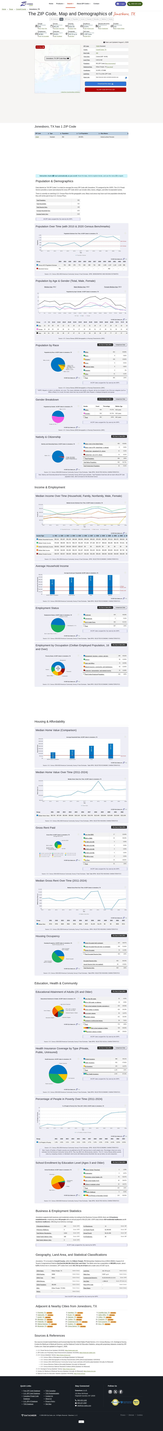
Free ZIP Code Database (31, 1391)
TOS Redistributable (52, 1393)
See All (85, 36)
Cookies (140, 1415)
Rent (75, 28)
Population (75, 19)
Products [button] (59, 3)
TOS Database (28, 1404)
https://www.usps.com (71, 1350)
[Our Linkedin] (110, 1392)
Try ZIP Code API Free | (104, 89)
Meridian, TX (42, 1319)
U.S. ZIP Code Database (31, 1393)
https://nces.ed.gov (79, 1373)
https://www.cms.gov (89, 1371)
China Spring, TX (73, 1326)
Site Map (48, 1404)
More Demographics (110, 63)
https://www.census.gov (63, 1355)
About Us (48, 1399)
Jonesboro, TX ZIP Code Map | (56, 58)
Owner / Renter (120, 28)
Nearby (111, 19)
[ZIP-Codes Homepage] (28, 1415)
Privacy (122, 1415)
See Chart (56, 28)
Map (61, 19)
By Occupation (45, 36)
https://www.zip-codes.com (87, 1352)
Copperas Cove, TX (74, 1321)
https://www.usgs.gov (69, 1369)
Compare (71, 28)
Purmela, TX (42, 1312)
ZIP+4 (89, 36)
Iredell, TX (41, 1317)
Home (51, 3)
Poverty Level (90, 28)
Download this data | (105, 84)
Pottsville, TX (42, 1321)
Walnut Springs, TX (44, 1324)
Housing (89, 19)
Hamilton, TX (72, 1312)
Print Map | (39, 47)
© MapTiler (63, 92)
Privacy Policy (50, 1401)
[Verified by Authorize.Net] (115, 1402)
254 (97, 53)
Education (96, 19)
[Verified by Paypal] (136, 1402)
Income (83, 19)
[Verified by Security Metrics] (126, 1402)
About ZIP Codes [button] (83, 3)
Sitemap (131, 1415)
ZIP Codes (67, 19)
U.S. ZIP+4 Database (30, 1401)
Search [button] (69, 3)
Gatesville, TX (42, 1315)
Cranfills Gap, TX (104, 1312)
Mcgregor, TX (42, 1326)
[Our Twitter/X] (115, 1392)
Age (46, 28)
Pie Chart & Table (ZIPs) (105, 344)
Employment (105, 28)
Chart (85, 28)
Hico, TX (101, 1324)
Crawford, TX (102, 1319)
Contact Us (49, 1396)
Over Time (61, 28)
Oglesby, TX (72, 1317)
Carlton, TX (71, 1319)
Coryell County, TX (101, 49)
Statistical (103, 19)
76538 (97, 46)
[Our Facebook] (120, 1392)
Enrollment (59, 36)
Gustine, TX (72, 1324)
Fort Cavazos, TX (104, 1321)
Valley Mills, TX (103, 1315)
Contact (96, 3)
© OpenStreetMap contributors (73, 92)
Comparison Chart (120, 344)
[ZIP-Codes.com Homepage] (26, 4)
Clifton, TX (101, 1317)
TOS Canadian (50, 1391)
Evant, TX (71, 1315)
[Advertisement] (81, 107)
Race (43, 28)
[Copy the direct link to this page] (126, 77)
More (40, 28)
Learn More (71, 36)
